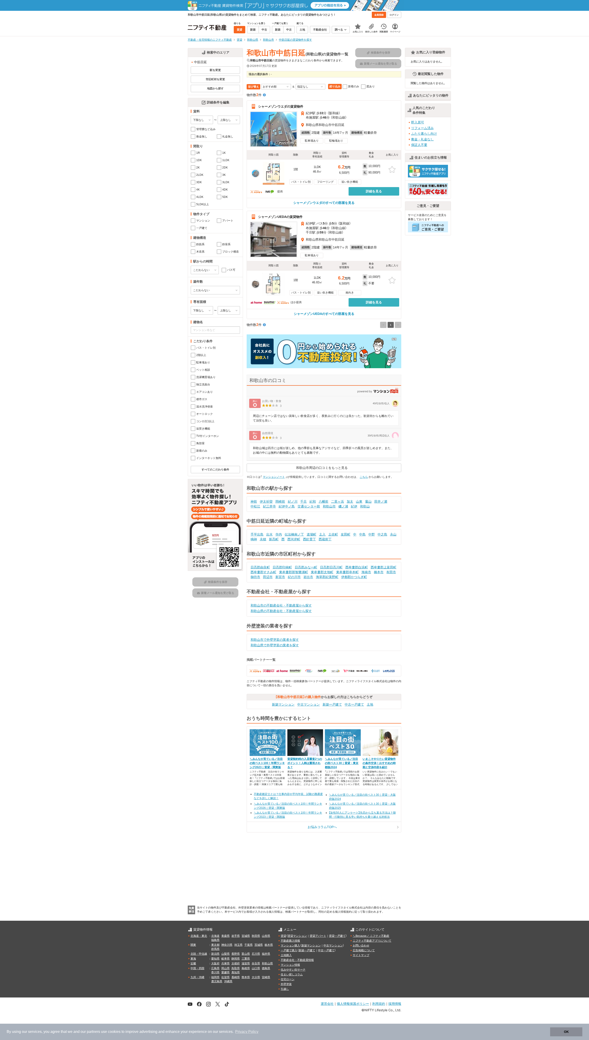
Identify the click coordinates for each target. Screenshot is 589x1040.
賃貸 (283, 935)
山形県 (266, 935)
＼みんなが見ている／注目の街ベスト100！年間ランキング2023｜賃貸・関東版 (267, 763)
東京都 (215, 944)
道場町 (311, 534)
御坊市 (255, 577)
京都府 (235, 963)
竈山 (368, 501)
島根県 (246, 968)
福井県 (266, 953)
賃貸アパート (318, 935)
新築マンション (283, 704)
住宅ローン (287, 979)
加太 (350, 501)
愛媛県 (225, 972)
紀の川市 (294, 577)
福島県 (215, 940)
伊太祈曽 (266, 501)
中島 (362, 534)
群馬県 (215, 949)
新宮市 (280, 577)
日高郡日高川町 (331, 567)
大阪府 (215, 963)
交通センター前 (308, 506)
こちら (364, 477)
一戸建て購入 (289, 950)
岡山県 (225, 968)
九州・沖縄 (197, 977)
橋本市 (379, 572)
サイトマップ (361, 955)
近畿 (193, 963)
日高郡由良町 (260, 567)
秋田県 (256, 935)
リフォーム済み (422, 128)
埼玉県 (238, 944)
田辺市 (268, 577)
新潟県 (215, 953)
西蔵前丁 (325, 539)
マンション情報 (290, 964)
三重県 (246, 958)
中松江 (255, 506)
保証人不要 (419, 145)
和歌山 (365, 506)
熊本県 (246, 977)
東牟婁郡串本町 (347, 572)
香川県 (215, 972)
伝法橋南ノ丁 (294, 534)
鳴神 (254, 539)
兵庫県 (225, 963)
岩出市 (308, 577)
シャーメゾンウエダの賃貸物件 (280, 106)
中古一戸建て (354, 704)
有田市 (391, 572)
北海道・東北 (199, 935)
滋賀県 (246, 963)
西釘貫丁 (309, 539)
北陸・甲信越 (199, 953)
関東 (193, 944)
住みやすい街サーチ (293, 969)
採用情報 (394, 1004)
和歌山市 (329, 506)
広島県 (215, 968)
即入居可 (417, 122)
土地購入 (286, 955)
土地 (370, 704)
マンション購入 (290, 945)
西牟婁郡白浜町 (356, 567)
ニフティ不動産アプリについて (372, 940)
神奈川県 (226, 944)
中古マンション (308, 704)
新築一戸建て (332, 704)
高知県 (235, 972)
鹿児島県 (216, 981)
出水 (269, 534)
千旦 (303, 501)
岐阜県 (225, 958)
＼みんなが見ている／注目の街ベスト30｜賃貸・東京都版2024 (341, 763)
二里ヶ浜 (337, 501)
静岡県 (235, 958)
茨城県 (258, 944)
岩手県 (235, 935)
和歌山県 (267, 963)
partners (93, 1032)
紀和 (312, 501)
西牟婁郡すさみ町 (263, 572)
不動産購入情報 (290, 940)
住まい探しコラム (292, 974)
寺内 (278, 534)
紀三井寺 (269, 506)
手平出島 (257, 534)
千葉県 (248, 944)
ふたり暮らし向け (424, 133)
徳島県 (266, 968)
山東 (359, 501)
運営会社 (327, 1004)
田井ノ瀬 (380, 501)
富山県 (246, 953)
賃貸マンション (297, 935)
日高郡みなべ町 (306, 567)
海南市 (366, 572)
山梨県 (225, 953)
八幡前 (323, 501)
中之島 (382, 534)
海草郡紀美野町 (327, 577)
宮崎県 (266, 977)
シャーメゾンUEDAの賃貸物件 (280, 217)
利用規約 (378, 1004)
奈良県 (256, 963)
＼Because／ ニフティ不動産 (371, 935)
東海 (193, 958)
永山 (393, 534)
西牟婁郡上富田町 (383, 567)
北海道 (215, 935)
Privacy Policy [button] (246, 1032)
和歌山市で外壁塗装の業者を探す (275, 639)
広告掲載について (364, 950)
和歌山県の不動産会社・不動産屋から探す (281, 611)
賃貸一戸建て (337, 935)
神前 (254, 501)
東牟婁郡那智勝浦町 (293, 572)
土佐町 (333, 534)
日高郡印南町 (282, 567)
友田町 (345, 534)
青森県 (225, 935)
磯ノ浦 (343, 506)
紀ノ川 (292, 501)
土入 (322, 534)
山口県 (256, 968)
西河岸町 (293, 539)
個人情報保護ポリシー (353, 1004)
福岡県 (215, 977)
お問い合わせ (361, 945)
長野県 (235, 953)
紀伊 (354, 506)
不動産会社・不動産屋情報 (297, 960)
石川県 (256, 953)
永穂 (263, 539)
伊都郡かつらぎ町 (354, 577)
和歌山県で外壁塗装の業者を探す (275, 645)
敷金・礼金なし (422, 139)
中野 (371, 534)
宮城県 (246, 935)
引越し (285, 989)
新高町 (274, 539)
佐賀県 (225, 977)
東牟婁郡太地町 (322, 572)
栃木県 (269, 944)
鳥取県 (235, 968)
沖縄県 (228, 981)
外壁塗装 (286, 984)
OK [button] (566, 1032)
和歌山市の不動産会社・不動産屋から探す (281, 605)
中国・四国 (197, 968)
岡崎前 (280, 501)
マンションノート (274, 477)
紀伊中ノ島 (287, 506)
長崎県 (235, 977)
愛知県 (215, 958)
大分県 (256, 977)
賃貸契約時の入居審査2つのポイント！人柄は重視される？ (304, 763)
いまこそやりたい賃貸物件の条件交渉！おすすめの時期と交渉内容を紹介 (379, 763)
